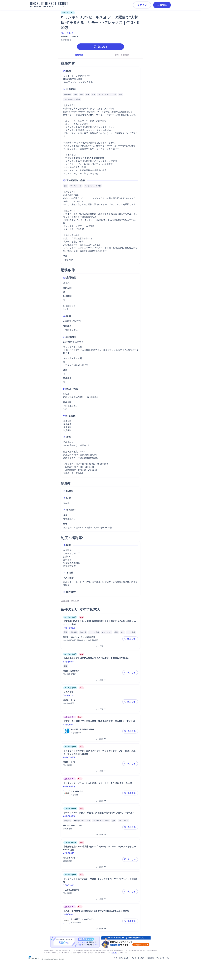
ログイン (142, 5)
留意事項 (114, 952)
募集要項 (79, 55)
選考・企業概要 (122, 55)
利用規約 (150, 958)
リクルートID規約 (137, 958)
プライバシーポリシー (164, 958)
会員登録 (162, 5)
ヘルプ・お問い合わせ (120, 958)
